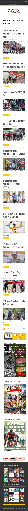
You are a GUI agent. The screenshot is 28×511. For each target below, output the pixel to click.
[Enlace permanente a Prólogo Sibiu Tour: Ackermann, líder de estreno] (14, 262)
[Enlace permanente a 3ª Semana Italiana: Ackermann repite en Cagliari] (14, 169)
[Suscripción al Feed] (24, 26)
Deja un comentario (13, 39)
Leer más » (5, 58)
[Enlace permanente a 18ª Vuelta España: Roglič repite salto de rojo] (14, 291)
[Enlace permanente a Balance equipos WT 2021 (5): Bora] (14, 111)
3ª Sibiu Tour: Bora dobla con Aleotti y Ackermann (14, 215)
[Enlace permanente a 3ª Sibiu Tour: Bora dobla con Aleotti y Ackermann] (14, 232)
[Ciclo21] (14, 12)
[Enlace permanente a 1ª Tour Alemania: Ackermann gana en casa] (14, 139)
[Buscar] (23, 2)
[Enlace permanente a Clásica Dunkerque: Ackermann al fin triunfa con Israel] (14, 52)
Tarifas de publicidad (18, 509)
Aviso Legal (23, 508)
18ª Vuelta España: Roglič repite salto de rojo (12, 274)
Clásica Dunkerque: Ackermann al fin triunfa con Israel (13, 33)
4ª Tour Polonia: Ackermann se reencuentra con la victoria (14, 65)
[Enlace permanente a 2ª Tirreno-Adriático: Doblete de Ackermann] (14, 319)
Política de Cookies (10, 509)
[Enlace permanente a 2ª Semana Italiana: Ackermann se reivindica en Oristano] (14, 202)
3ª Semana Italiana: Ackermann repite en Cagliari (14, 152)
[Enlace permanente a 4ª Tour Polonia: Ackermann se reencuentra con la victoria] (14, 82)
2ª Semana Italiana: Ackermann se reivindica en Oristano (13, 183)
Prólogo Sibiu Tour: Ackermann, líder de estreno (13, 245)
